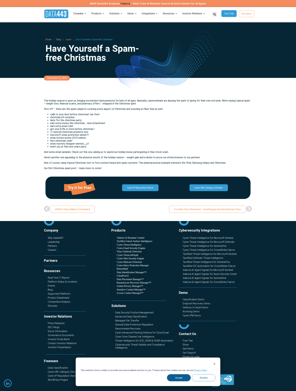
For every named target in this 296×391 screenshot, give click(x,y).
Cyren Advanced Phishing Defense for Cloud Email (142, 332)
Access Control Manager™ (130, 293)
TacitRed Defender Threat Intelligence (203, 258)
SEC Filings (54, 327)
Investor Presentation (59, 347)
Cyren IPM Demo (192, 315)
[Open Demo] (136, 13)
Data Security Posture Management (134, 312)
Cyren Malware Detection (129, 262)
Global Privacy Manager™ (130, 286)
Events (51, 285)
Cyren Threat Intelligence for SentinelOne (204, 245)
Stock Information (57, 331)
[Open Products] (103, 13)
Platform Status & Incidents (62, 281)
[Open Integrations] (157, 13)
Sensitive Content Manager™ (131, 289)
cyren (68, 39)
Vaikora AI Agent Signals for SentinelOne (204, 278)
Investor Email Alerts (59, 339)
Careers (52, 249)
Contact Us (187, 334)
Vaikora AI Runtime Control (130, 237)
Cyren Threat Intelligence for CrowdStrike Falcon (209, 249)
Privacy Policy (200, 370)
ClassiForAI (123, 275)
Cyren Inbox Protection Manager (133, 265)
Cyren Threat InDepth (127, 255)
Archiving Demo (191, 311)
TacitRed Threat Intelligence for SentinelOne (206, 262)
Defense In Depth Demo (195, 307)
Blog (58, 39)
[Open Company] (85, 13)
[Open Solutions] (121, 13)
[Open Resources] (176, 13)
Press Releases (56, 323)
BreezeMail (122, 268)
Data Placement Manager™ (130, 279)
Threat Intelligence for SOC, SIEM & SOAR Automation (144, 340)
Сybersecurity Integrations (199, 230)
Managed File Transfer (127, 320)
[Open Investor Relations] (204, 13)
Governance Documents (61, 335)
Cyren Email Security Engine (131, 248)
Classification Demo (193, 299)
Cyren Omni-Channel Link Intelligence (134, 336)
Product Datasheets (58, 297)
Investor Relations (58, 316)
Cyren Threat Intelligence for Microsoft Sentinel (208, 237)
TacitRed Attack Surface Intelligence (134, 241)
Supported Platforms (59, 293)
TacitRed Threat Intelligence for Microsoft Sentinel (210, 253)
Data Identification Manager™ (131, 272)
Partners (52, 245)
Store (186, 344)
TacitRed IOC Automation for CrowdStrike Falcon (209, 266)
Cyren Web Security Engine (130, 258)
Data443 (215, 387)
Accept (179, 377)
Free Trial (188, 340)
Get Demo (188, 348)
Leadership (54, 241)
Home (48, 39)
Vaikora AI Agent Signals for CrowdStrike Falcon (209, 282)
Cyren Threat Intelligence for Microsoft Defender (209, 241)
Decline (204, 377)
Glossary (52, 305)
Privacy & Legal (191, 356)
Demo (183, 293)
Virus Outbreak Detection (129, 251)
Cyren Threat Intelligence (129, 244)
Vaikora (125, 3)
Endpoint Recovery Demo (196, 303)
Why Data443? (56, 237)
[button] (214, 14)
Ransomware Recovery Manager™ (134, 282)
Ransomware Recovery (128, 328)
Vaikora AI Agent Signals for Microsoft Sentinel (208, 270)
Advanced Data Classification (131, 316)
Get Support (189, 352)
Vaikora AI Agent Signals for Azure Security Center (210, 274)
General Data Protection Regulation (134, 324)
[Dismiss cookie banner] (214, 364)
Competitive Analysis (59, 301)
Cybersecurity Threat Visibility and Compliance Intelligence (140, 346)
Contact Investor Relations (62, 343)
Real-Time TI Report (58, 277)
